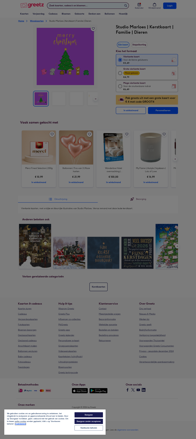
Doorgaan (89, 415)
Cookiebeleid (20, 424)
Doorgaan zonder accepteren (89, 421)
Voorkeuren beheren (88, 428)
